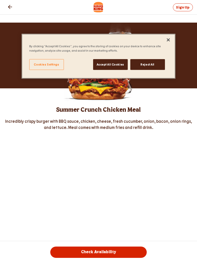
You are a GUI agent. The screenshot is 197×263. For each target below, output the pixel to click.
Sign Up (183, 7)
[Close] (168, 39)
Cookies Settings (46, 64)
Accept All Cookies (110, 64)
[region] (98, 56)
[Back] (10, 7)
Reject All (147, 64)
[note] (98, 124)
